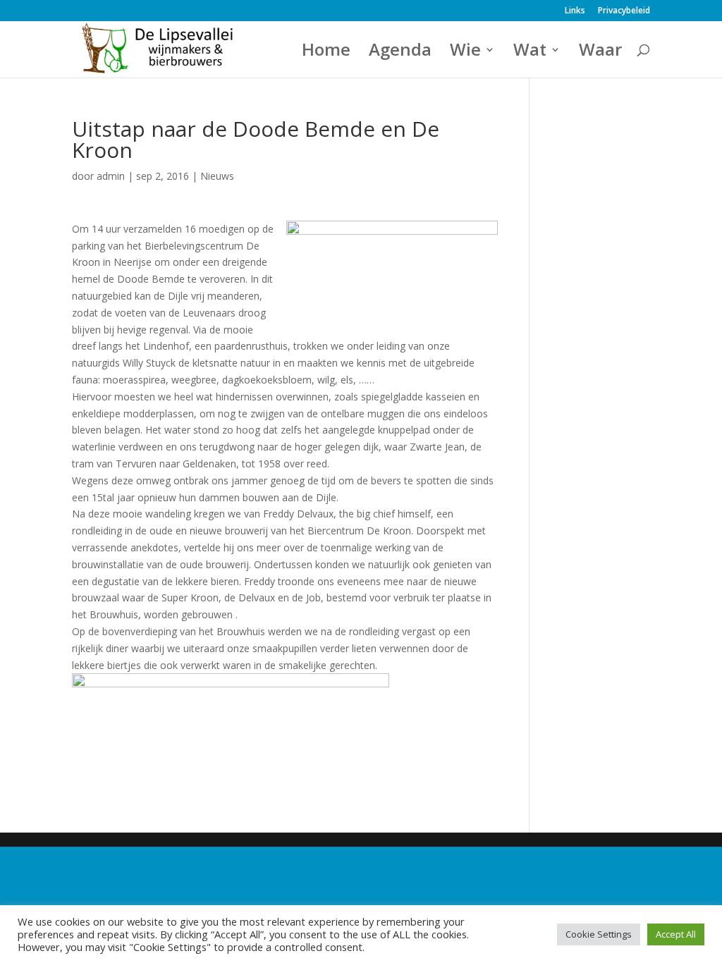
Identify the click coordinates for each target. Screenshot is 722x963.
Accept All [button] (676, 934)
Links (575, 11)
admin (111, 176)
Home (326, 52)
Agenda (400, 52)
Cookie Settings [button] (598, 934)
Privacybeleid (624, 11)
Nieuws (217, 176)
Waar (600, 52)
